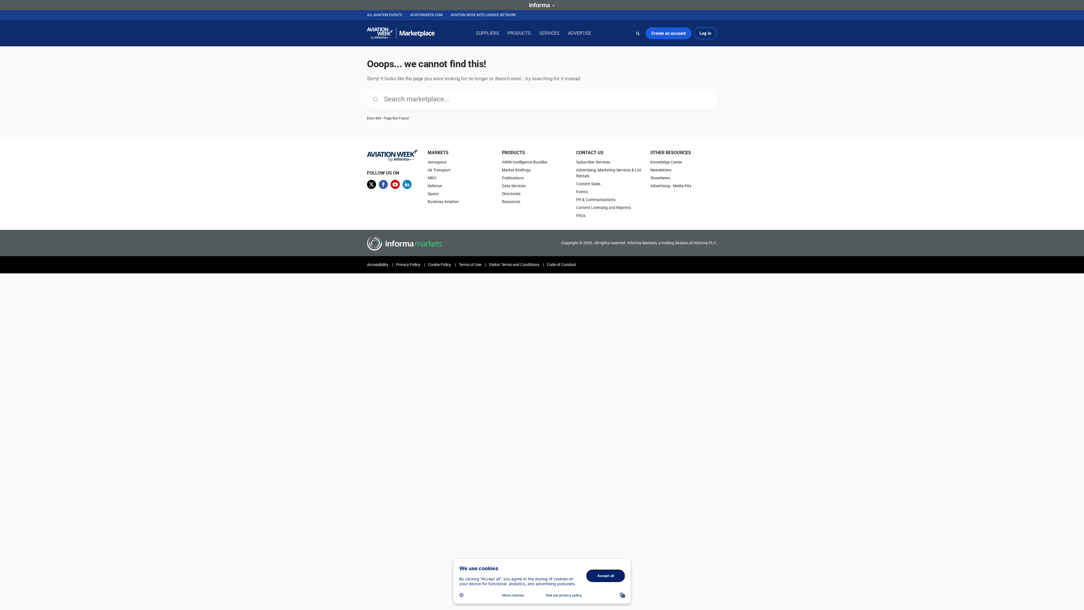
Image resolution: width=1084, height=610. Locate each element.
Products (519, 33)
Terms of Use (470, 264)
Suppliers (487, 33)
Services (549, 33)
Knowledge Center (666, 162)
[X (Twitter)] (371, 184)
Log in (705, 33)
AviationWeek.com (426, 15)
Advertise (579, 33)
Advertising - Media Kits (670, 186)
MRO (432, 178)
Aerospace (437, 162)
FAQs (580, 215)
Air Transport (439, 170)
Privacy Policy (408, 264)
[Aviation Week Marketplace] (401, 33)
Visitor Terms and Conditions (514, 264)
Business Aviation (443, 201)
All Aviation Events (384, 15)
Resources (511, 201)
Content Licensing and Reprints (603, 207)
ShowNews (660, 178)
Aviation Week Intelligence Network (483, 15)
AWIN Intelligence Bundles (524, 162)
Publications (513, 178)
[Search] (638, 33)
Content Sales (588, 184)
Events (582, 191)
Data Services (514, 186)
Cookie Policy (439, 264)
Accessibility (377, 264)
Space (433, 193)
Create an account (668, 33)
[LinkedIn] (407, 184)
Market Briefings (516, 170)
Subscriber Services (593, 162)
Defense (435, 186)
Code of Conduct (561, 264)
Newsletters (660, 170)
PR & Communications (595, 199)
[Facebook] (383, 184)
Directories (511, 193)
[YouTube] (395, 184)
